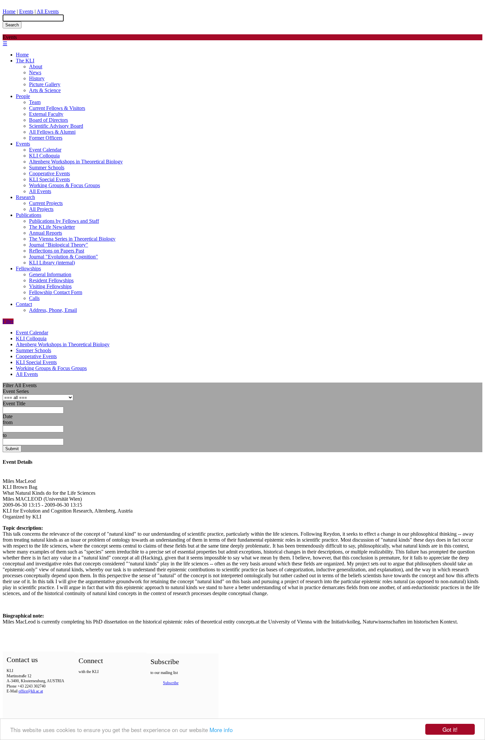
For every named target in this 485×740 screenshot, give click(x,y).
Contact (24, 304)
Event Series (16, 391)
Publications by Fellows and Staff (64, 221)
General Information (50, 274)
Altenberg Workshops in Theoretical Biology (76, 161)
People (23, 96)
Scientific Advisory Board (56, 126)
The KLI (25, 60)
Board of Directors (48, 120)
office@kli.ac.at (30, 691)
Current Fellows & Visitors (57, 108)
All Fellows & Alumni (52, 132)
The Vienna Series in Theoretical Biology (72, 239)
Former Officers (45, 138)
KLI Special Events (49, 179)
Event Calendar (45, 149)
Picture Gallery (44, 84)
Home (9, 11)
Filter (8, 321)
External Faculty (46, 114)
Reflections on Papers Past (56, 250)
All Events (48, 11)
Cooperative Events (49, 173)
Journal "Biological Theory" (58, 245)
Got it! (450, 729)
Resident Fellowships (51, 280)
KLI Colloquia (44, 155)
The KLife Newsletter (52, 227)
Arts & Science (45, 90)
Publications (28, 215)
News (35, 72)
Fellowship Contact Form (55, 292)
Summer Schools (46, 167)
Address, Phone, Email (53, 310)
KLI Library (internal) (52, 262)
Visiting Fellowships (50, 286)
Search (12, 24)
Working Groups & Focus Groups (64, 185)
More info (221, 729)
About (35, 66)
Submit (12, 448)
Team (35, 102)
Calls (34, 298)
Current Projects (46, 203)
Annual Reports (45, 233)
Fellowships (28, 268)
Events (26, 11)
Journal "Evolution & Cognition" (63, 256)
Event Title (14, 403)
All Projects (41, 209)
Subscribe (170, 683)
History (37, 78)
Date (8, 416)
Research (25, 197)
